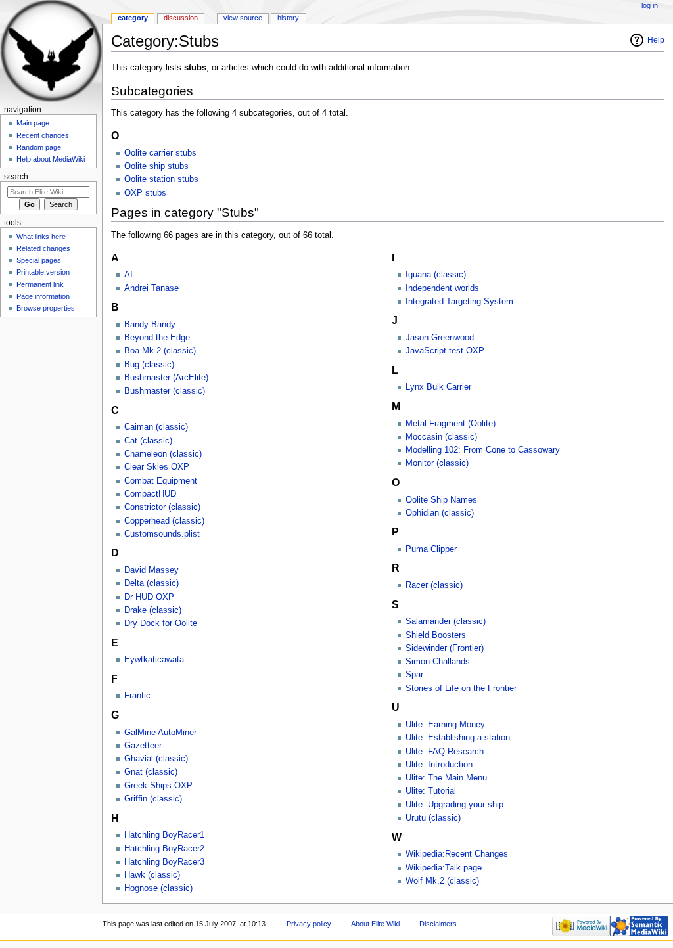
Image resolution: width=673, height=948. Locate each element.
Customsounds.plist (162, 534)
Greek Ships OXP (158, 785)
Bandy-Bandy (149, 324)
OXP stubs (145, 193)
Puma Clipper (431, 549)
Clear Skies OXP (156, 467)
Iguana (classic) (436, 274)
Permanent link (40, 284)
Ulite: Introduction (439, 764)
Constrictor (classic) (162, 507)
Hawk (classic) (152, 875)
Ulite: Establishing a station (458, 737)
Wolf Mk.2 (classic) (442, 881)
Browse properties (45, 308)
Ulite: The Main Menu (446, 777)
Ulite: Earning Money (445, 724)
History (288, 18)
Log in (649, 5)
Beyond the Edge (157, 337)
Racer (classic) (434, 585)
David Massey (151, 570)
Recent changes (42, 135)
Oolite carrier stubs (160, 153)
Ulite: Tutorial (431, 791)
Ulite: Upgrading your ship (454, 804)
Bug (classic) (149, 364)
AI (128, 274)
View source (242, 18)
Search (16, 177)
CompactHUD (150, 494)
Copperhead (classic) (164, 521)
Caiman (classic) (156, 427)
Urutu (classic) (433, 818)
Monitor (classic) (437, 463)
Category (133, 18)
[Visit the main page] (51, 51)
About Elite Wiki (375, 924)
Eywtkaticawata (154, 659)
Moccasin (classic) (441, 436)
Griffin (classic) (153, 798)
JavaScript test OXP (445, 350)
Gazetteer (143, 745)
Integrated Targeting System (459, 301)
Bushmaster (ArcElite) (166, 377)
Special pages (38, 260)
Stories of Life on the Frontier (461, 688)
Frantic (137, 695)
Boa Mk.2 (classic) (160, 350)
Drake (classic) (152, 610)
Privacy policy (309, 924)
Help (655, 40)
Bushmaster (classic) (164, 390)
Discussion (181, 18)
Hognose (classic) (158, 888)
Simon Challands (438, 661)
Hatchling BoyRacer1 (164, 835)
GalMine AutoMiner (160, 732)
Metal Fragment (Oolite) (451, 423)
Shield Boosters (436, 635)
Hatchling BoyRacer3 (164, 862)
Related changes (43, 248)
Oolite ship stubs (156, 166)
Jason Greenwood (440, 337)
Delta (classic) (151, 583)
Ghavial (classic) (156, 758)
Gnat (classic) (150, 772)
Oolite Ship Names (441, 500)
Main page (32, 123)
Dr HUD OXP (149, 597)
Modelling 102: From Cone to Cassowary (483, 450)
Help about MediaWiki (50, 159)
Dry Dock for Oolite (160, 623)
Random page (38, 147)
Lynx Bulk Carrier (438, 387)
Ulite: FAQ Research (445, 751)
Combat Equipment (160, 480)
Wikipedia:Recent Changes (457, 854)
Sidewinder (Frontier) (445, 648)
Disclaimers (438, 924)
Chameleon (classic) (163, 454)
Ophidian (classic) (440, 513)
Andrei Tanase (151, 288)
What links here (41, 236)
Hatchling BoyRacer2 (164, 848)
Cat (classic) (148, 440)
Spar (414, 674)
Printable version (43, 272)
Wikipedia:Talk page (444, 867)
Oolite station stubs (161, 179)
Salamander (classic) (446, 621)
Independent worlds (442, 288)
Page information (43, 296)
